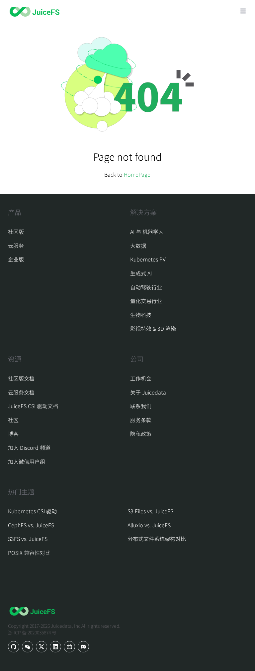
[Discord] (83, 646)
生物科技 (140, 315)
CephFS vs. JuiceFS (31, 525)
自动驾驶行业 (146, 287)
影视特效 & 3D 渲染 (153, 328)
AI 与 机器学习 (147, 232)
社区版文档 (21, 378)
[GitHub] (13, 646)
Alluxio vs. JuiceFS (149, 525)
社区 (13, 420)
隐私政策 (140, 433)
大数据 (138, 246)
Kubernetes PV (148, 259)
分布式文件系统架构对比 (157, 539)
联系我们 (140, 406)
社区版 (16, 232)
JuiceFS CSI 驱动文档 (33, 406)
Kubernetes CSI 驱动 (32, 511)
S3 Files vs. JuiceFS (150, 511)
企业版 (16, 259)
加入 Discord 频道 (29, 447)
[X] (41, 646)
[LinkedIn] (55, 646)
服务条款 (140, 420)
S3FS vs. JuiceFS (27, 539)
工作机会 (140, 378)
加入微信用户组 (26, 461)
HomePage (137, 174)
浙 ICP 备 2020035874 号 (32, 632)
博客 (13, 433)
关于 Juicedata (148, 392)
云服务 (16, 246)
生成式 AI (141, 273)
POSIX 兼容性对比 (29, 553)
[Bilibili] (69, 646)
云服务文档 (21, 392)
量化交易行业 (146, 301)
